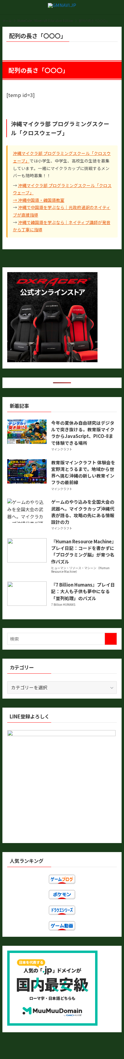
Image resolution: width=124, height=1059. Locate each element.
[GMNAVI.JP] (62, 7)
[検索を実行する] (111, 639)
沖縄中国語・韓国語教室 (41, 200)
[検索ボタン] (117, 7)
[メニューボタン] (7, 7)
